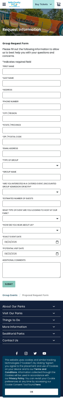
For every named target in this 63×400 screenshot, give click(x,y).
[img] (17, 354)
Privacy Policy (16, 378)
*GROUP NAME (9, 171)
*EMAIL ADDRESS (10, 148)
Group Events (9, 295)
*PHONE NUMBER (10, 101)
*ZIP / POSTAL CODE (12, 136)
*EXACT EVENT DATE (11, 236)
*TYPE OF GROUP (10, 160)
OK (31, 391)
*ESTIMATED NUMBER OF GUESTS (17, 198)
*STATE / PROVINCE (11, 124)
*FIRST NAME (8, 66)
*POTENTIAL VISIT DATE (13, 248)
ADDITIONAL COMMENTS (14, 260)
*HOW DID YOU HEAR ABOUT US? (18, 224)
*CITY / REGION (9, 113)
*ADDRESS (7, 89)
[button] (31, 165)
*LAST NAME (8, 78)
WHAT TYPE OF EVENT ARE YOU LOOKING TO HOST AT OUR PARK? (29, 212)
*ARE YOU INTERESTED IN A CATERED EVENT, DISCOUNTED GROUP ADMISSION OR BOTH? (29, 185)
